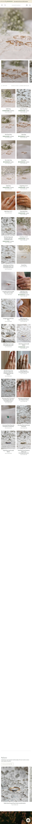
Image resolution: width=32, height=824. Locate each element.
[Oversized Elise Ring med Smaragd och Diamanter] (8, 414)
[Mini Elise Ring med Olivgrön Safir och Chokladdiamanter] (8, 226)
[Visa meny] (1, 5)
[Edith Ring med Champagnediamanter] (24, 308)
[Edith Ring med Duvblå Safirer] (24, 333)
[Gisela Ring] (24, 254)
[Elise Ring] (24, 124)
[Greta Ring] (24, 149)
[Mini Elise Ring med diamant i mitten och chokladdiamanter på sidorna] (8, 360)
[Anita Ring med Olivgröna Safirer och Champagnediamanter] (24, 440)
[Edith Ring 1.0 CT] (8, 201)
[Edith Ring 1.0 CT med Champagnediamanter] (8, 333)
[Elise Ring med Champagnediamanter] (24, 360)
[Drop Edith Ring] (24, 201)
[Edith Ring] (8, 98)
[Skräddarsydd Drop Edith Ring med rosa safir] (8, 281)
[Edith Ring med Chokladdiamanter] (24, 281)
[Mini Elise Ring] (8, 124)
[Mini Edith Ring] (8, 149)
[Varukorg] (29, 5)
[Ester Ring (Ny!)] (24, 98)
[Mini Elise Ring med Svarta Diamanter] (24, 414)
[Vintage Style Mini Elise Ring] (8, 308)
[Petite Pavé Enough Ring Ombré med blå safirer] (14, 784)
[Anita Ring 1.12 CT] (24, 226)
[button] (5, 5)
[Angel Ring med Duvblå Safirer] (8, 440)
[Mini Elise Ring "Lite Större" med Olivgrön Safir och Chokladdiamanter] (8, 388)
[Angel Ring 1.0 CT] (24, 175)
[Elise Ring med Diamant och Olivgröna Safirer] (24, 388)
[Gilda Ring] (8, 175)
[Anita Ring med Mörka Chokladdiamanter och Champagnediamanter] (8, 254)
